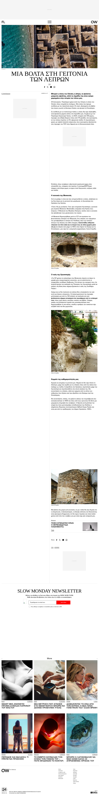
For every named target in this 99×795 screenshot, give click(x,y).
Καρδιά (35, 701)
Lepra (86, 184)
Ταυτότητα (60, 770)
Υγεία (49, 84)
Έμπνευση (75, 780)
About (59, 769)
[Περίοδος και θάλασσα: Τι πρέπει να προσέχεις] (17, 733)
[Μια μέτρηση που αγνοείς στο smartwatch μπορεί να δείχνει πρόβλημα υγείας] (49, 680)
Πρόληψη (68, 701)
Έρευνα (3, 701)
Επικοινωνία (60, 778)
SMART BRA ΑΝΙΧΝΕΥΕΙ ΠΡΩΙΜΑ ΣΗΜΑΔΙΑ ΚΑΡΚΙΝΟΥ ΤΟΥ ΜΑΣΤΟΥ (16, 706)
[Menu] (49, 22)
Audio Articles (76, 781)
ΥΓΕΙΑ (52, 547)
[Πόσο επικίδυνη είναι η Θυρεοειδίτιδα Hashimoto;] (90, 526)
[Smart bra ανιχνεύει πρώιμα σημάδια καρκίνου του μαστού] (17, 680)
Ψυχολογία (75, 770)
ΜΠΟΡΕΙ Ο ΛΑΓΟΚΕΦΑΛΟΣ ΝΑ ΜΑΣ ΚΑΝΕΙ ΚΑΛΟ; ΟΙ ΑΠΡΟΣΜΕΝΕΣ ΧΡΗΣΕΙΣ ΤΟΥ (81, 759)
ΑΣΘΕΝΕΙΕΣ (56, 547)
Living (74, 778)
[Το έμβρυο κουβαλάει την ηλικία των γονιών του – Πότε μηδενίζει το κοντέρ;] (49, 733)
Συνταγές (75, 775)
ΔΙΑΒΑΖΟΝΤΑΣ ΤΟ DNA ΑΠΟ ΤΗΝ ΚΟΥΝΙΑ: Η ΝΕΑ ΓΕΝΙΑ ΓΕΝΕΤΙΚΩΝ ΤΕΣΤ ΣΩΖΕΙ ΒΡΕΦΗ (82, 706)
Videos (74, 783)
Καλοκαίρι (4, 754)
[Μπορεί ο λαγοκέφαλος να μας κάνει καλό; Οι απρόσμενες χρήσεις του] (82, 733)
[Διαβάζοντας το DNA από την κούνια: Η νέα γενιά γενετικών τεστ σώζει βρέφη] (82, 680)
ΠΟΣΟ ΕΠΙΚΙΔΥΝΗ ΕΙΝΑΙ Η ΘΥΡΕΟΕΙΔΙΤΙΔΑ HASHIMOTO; (62, 525)
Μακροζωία (36, 754)
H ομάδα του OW (61, 772)
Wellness (75, 772)
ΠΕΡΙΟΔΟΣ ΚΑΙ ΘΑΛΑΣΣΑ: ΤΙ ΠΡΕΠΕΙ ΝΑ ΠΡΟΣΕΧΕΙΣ (15, 758)
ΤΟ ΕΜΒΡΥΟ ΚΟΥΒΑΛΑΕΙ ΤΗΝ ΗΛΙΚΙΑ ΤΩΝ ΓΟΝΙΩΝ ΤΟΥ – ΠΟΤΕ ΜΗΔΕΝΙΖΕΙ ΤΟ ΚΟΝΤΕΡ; (49, 759)
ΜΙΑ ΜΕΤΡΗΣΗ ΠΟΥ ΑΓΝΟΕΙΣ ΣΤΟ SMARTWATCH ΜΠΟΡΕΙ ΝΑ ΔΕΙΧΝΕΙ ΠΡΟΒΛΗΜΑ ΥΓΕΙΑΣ (49, 706)
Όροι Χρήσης (61, 775)
